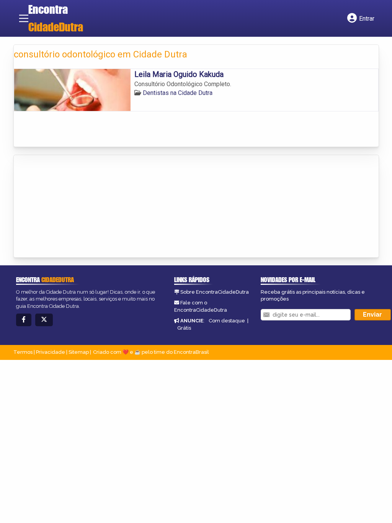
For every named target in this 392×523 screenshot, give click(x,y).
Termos (23, 352)
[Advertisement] (71, 207)
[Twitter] (44, 320)
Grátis (184, 328)
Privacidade (50, 352)
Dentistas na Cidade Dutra (177, 92)
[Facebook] (23, 320)
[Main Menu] (23, 18)
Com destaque (227, 321)
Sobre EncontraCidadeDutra (214, 292)
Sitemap (79, 352)
